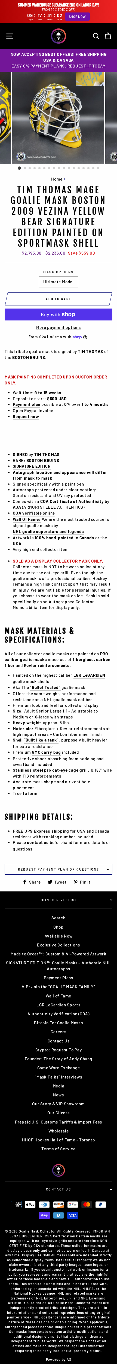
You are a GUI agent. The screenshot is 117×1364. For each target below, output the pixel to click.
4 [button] (34, 168)
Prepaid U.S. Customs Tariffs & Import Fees (58, 1121)
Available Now (59, 935)
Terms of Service (58, 1148)
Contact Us (59, 1040)
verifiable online (34, 513)
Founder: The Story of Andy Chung (58, 1058)
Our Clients (58, 1112)
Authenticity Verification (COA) (58, 1013)
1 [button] (19, 168)
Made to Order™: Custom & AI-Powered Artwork (58, 953)
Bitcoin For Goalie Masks (58, 1022)
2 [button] (25, 168)
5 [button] (39, 168)
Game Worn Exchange (58, 1067)
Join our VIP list (59, 900)
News (58, 1094)
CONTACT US (58, 1189)
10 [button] (64, 168)
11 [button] (69, 168)
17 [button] (98, 168)
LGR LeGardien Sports (58, 1004)
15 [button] (88, 168)
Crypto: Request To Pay (58, 1049)
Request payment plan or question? (58, 869)
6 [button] (44, 168)
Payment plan (26, 404)
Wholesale (58, 1130)
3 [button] (30, 168)
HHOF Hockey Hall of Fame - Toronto (58, 1139)
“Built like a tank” (41, 739)
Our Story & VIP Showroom (58, 1103)
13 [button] (79, 168)
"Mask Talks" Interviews (58, 1076)
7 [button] (49, 168)
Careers (58, 1031)
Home (57, 178)
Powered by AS (58, 1359)
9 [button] (59, 168)
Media (58, 1085)
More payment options (58, 327)
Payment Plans (58, 977)
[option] (58, 60)
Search (58, 917)
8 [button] (54, 168)
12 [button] (74, 168)
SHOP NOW (77, 16)
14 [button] (83, 168)
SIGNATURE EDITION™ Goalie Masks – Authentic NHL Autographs (58, 965)
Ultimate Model (58, 281)
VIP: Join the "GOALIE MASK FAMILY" (58, 986)
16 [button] (93, 168)
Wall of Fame (58, 995)
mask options (58, 272)
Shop (58, 927)
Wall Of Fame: (27, 519)
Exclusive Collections (58, 944)
